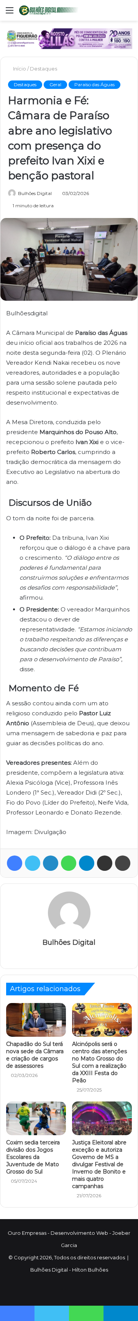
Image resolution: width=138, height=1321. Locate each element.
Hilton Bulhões (90, 1270)
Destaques (44, 69)
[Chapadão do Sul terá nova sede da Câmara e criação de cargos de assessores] (36, 1020)
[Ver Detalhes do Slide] (69, 38)
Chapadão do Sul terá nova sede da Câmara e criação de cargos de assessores (35, 1055)
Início (20, 69)
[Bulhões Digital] (49, 10)
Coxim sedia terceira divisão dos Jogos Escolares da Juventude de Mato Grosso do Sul (33, 1157)
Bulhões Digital (35, 193)
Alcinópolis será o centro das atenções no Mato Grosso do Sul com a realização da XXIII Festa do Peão (99, 1062)
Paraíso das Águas (94, 84)
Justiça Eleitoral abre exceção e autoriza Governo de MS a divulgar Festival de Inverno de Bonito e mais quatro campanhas (99, 1164)
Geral (55, 84)
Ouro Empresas (27, 1233)
